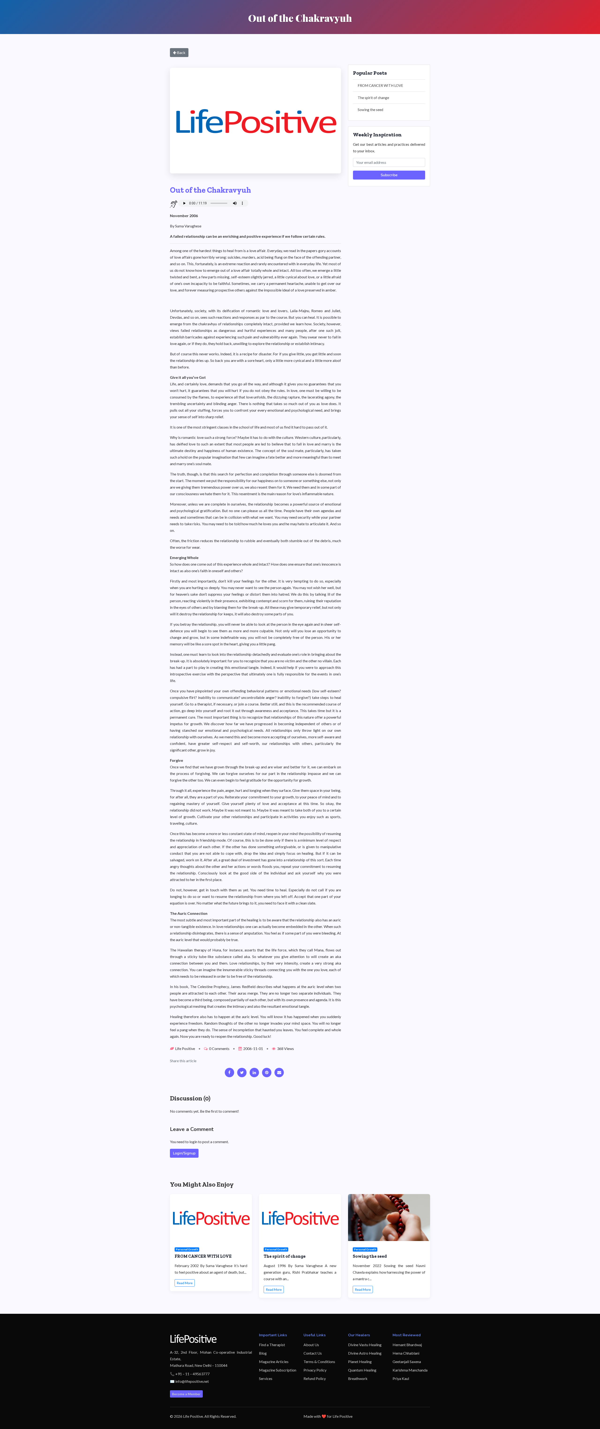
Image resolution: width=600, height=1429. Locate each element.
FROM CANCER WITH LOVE (380, 85)
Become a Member (186, 1394)
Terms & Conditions (319, 1361)
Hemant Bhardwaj (407, 1344)
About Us (311, 1344)
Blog (263, 1353)
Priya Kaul (401, 1378)
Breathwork (358, 1378)
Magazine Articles (274, 1361)
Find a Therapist (272, 1344)
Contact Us (313, 1353)
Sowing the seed (370, 109)
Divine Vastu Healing (365, 1344)
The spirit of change (373, 98)
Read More (185, 1283)
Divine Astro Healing (365, 1353)
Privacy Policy (315, 1370)
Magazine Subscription (277, 1370)
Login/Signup (184, 1153)
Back (180, 52)
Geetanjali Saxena (407, 1361)
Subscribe (389, 175)
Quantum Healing (362, 1370)
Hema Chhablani (406, 1353)
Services (265, 1378)
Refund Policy (315, 1378)
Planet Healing (360, 1361)
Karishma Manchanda (410, 1370)
